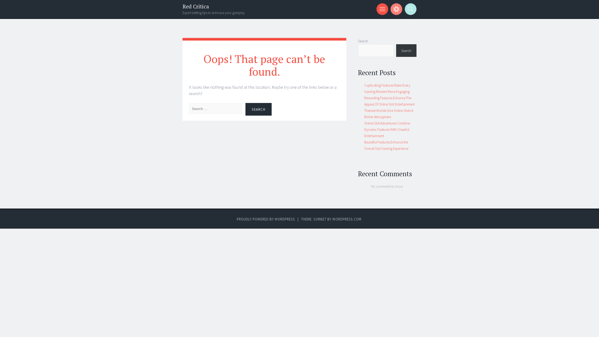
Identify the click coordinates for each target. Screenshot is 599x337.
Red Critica (196, 6)
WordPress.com (346, 219)
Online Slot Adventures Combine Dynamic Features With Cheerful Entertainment (387, 129)
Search (363, 41)
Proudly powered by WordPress (266, 219)
